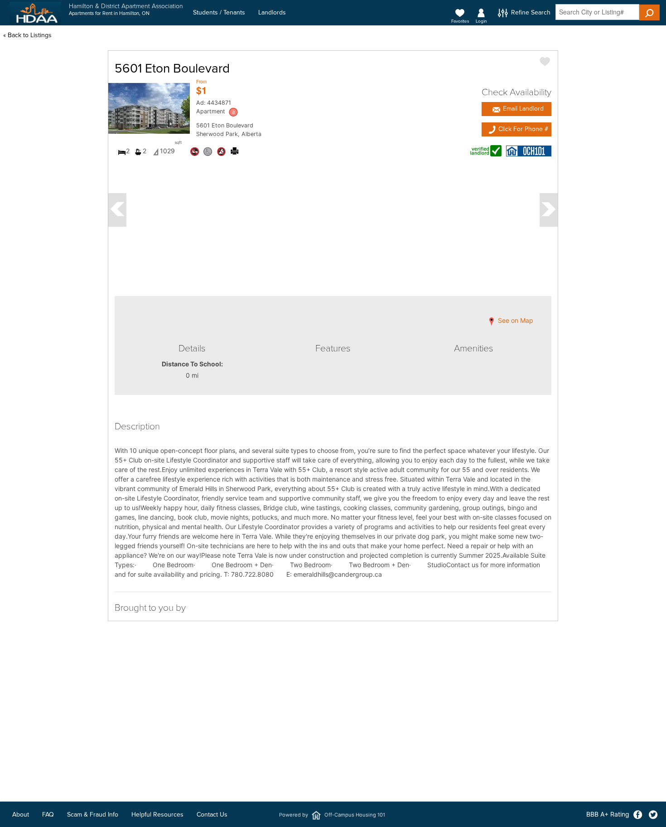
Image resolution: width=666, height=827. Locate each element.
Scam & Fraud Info (92, 814)
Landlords (272, 12)
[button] (649, 12)
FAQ (48, 814)
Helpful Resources (157, 814)
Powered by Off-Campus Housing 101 (332, 815)
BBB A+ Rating (607, 814)
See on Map (514, 321)
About (20, 814)
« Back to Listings (27, 35)
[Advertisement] (333, 754)
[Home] (35, 13)
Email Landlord (522, 108)
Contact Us (212, 814)
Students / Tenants (219, 12)
